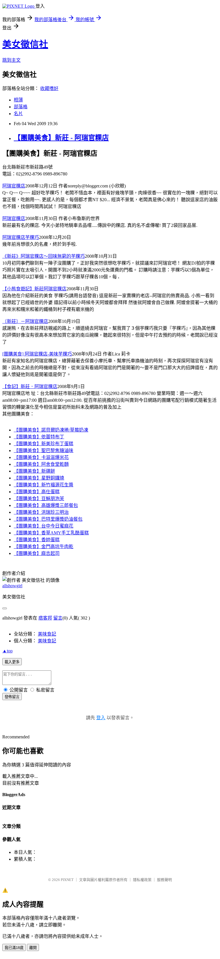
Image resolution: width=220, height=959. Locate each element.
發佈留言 (12, 697)
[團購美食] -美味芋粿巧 (37, 353)
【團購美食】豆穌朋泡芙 (39, 498)
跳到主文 (11, 60)
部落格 (21, 106)
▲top (7, 650)
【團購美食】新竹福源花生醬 (43, 484)
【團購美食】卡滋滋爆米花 (41, 457)
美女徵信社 (25, 44)
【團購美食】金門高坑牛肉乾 (43, 546)
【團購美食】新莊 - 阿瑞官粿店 (61, 137)
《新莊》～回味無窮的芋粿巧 (43, 256)
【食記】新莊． (29, 386)
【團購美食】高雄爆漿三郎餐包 (46, 505)
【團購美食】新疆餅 (34, 471)
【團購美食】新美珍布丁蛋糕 (43, 443)
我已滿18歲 (14, 948)
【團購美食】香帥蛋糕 (37, 539)
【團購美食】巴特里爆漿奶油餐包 (48, 519)
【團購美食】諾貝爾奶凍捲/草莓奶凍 (51, 429)
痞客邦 (45, 618)
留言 (57, 618)
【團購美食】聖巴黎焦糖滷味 (43, 450)
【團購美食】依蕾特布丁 (39, 436)
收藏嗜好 (49, 88)
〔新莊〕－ (25, 321)
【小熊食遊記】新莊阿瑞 (34, 288)
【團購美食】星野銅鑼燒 (39, 477)
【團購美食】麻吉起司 (37, 553)
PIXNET (67, 880)
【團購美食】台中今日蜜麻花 (43, 526)
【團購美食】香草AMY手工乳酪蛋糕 (51, 532)
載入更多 (12, 662)
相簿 (18, 99)
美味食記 (47, 634)
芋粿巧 (20, 237)
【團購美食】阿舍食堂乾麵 (41, 464)
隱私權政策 (142, 880)
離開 (33, 948)
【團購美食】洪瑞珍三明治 (41, 512)
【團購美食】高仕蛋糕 (37, 491)
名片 (18, 113)
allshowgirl (12, 585)
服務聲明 (164, 880)
